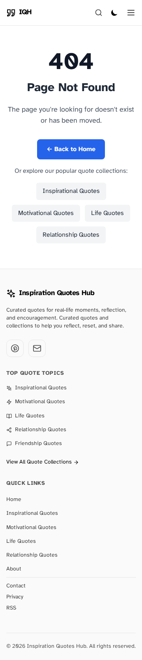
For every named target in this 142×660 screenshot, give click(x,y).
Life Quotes (107, 213)
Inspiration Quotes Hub (56, 293)
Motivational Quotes (46, 213)
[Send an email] (37, 348)
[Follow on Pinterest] (15, 348)
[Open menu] (131, 13)
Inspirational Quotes (71, 191)
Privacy (14, 597)
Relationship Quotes (71, 235)
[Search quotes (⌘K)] (99, 13)
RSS (11, 608)
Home (13, 500)
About (13, 569)
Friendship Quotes (38, 444)
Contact (16, 586)
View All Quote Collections (39, 462)
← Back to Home (71, 149)
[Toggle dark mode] (114, 13)
